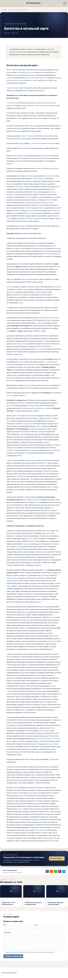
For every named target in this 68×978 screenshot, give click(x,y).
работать (10, 380)
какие (22, 80)
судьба (56, 583)
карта (9, 546)
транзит (48, 533)
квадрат (45, 202)
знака (9, 699)
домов (19, 344)
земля (22, 673)
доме (44, 103)
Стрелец (39, 143)
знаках (43, 691)
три (17, 741)
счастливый (40, 830)
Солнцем (54, 487)
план (17, 95)
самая (32, 450)
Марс (40, 178)
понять (19, 809)
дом (46, 105)
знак (36, 105)
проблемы (55, 254)
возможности (29, 80)
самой (27, 453)
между (51, 202)
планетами (11, 691)
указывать (26, 423)
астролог (16, 88)
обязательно (36, 500)
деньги (24, 72)
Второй (37, 675)
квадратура (11, 364)
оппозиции (19, 186)
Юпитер (57, 287)
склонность (55, 210)
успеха (12, 292)
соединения (49, 408)
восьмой (55, 636)
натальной (10, 80)
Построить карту (56, 858)
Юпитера (21, 138)
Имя (4, 924)
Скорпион (17, 696)
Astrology (47, 320)
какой (58, 450)
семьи (51, 667)
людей (27, 279)
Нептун (39, 349)
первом (21, 378)
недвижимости (40, 463)
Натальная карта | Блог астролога (15, 23)
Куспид (29, 176)
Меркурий (10, 194)
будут (42, 208)
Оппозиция (37, 218)
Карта (30, 538)
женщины (30, 620)
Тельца (9, 184)
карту (18, 176)
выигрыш (34, 793)
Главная (4, 9)
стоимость (46, 442)
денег (14, 138)
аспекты (53, 103)
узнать (32, 78)
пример (16, 233)
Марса (21, 156)
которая (52, 686)
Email (36, 924)
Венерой (35, 393)
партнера (25, 612)
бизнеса (33, 126)
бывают (25, 90)
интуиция (18, 52)
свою (38, 502)
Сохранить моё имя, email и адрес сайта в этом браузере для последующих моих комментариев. (30, 952)
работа (34, 489)
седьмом (17, 489)
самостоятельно (12, 578)
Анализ (10, 103)
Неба (26, 731)
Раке (35, 460)
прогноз (49, 318)
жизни (14, 213)
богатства (16, 75)
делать (47, 531)
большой (53, 841)
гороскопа (10, 78)
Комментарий (7, 932)
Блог (9, 9)
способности (29, 49)
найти (54, 72)
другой (37, 292)
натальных (43, 552)
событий (56, 318)
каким (14, 375)
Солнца (39, 738)
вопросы (27, 385)
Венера (17, 194)
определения (45, 156)
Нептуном (47, 254)
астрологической (27, 233)
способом (10, 450)
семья (9, 586)
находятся (28, 460)
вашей (59, 78)
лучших (41, 752)
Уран (16, 395)
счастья (29, 72)
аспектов (10, 405)
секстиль (10, 287)
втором (37, 466)
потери (50, 707)
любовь (19, 720)
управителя (48, 136)
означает (30, 210)
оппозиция (40, 205)
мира (21, 354)
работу (23, 710)
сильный (10, 581)
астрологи (55, 168)
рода (54, 838)
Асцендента (24, 148)
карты (54, 197)
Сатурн (9, 218)
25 (41, 833)
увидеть (38, 426)
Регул (53, 728)
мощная (12, 52)
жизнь (41, 197)
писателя (56, 738)
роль (44, 297)
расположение (29, 105)
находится (42, 78)
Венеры (30, 136)
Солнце (52, 192)
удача (52, 450)
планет (23, 136)
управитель (11, 105)
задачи (49, 49)
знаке (49, 176)
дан (12, 575)
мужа (44, 251)
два (59, 665)
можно (27, 78)
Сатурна (15, 156)
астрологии (42, 318)
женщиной (57, 248)
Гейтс (58, 733)
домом (29, 218)
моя (12, 279)
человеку (45, 575)
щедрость (27, 213)
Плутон (9, 393)
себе (18, 546)
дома (16, 103)
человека (37, 168)
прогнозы (53, 641)
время (44, 474)
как (59, 266)
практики (37, 233)
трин (8, 331)
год (27, 665)
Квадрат (16, 210)
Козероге (43, 460)
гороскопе (30, 75)
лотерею (31, 405)
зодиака (42, 105)
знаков (21, 143)
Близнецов (49, 744)
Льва (41, 731)
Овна (52, 176)
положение (50, 143)
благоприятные (38, 408)
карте (16, 80)
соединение (50, 362)
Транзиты (27, 544)
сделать (28, 197)
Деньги (9, 70)
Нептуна (10, 208)
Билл (54, 733)
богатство (10, 395)
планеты (38, 103)
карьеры (38, 602)
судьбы (20, 795)
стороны (25, 289)
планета (35, 178)
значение (21, 264)
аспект (55, 269)
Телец (33, 143)
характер (16, 581)
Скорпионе (47, 738)
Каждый (10, 88)
